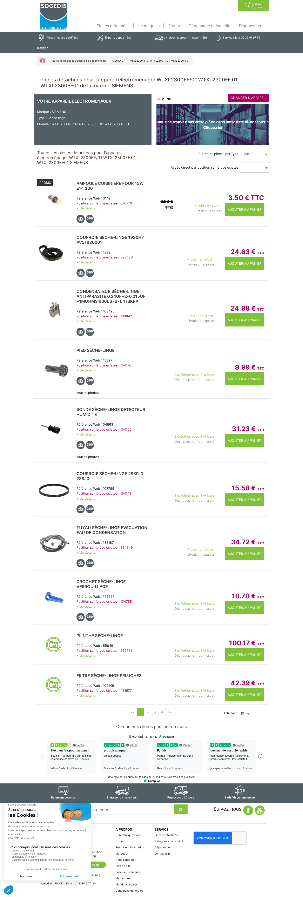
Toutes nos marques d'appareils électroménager (78, 60)
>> (170, 712)
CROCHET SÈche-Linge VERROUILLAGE (101, 584)
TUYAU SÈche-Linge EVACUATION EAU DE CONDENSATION (111, 530)
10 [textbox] (242, 713)
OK (181, 809)
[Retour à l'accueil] (53, 16)
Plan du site (123, 866)
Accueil (42, 60)
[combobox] (254, 154)
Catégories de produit (169, 841)
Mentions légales (126, 884)
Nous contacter (125, 859)
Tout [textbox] (245, 154)
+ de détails (85, 208)
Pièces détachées (113, 25)
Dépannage (162, 847)
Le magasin (149, 25)
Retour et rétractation (129, 847)
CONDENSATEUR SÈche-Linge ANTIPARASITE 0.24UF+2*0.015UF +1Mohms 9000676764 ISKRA (111, 296)
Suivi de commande (128, 872)
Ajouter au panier (244, 209)
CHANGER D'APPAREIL (248, 98)
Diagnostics (250, 25)
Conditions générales (129, 890)
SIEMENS (117, 60)
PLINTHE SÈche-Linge (99, 635)
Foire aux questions (128, 835)
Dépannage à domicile (209, 25)
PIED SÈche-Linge (95, 350)
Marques (121, 853)
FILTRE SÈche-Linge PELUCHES (109, 675)
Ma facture (122, 878)
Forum (174, 25)
